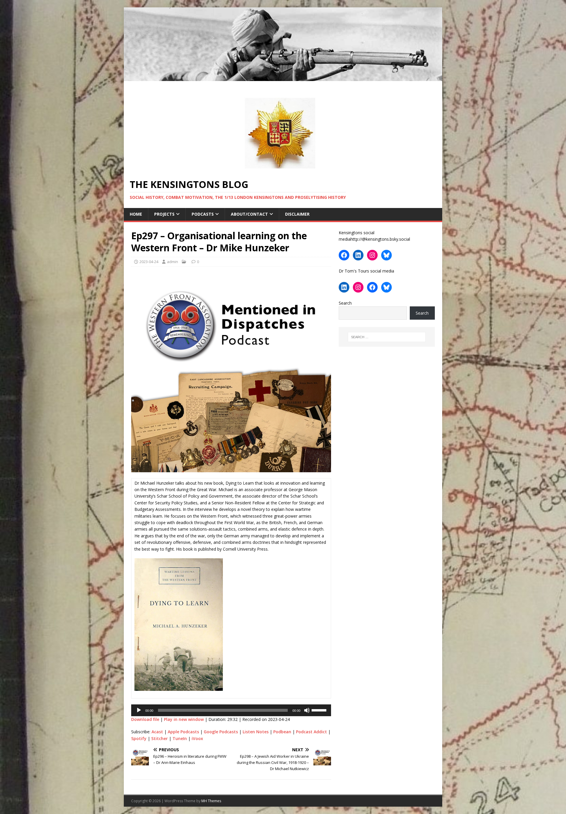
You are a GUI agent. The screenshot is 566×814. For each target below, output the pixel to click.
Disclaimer (297, 214)
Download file (145, 719)
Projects (164, 214)
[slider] (320, 709)
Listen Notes (256, 731)
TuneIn (179, 738)
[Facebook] (344, 255)
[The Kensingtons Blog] (283, 77)
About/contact (249, 214)
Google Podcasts (221, 731)
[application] (231, 710)
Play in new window (184, 719)
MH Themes (211, 800)
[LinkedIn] (358, 255)
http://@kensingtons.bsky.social (380, 239)
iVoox (197, 738)
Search (345, 303)
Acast (157, 731)
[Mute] (307, 710)
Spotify (139, 738)
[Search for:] (386, 337)
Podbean (282, 731)
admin (172, 261)
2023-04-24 (148, 261)
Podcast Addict (311, 731)
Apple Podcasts (183, 731)
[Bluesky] (386, 255)
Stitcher (159, 738)
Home (136, 214)
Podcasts (203, 214)
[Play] (139, 710)
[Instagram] (372, 255)
